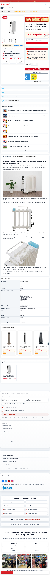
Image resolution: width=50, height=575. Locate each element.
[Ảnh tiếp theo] (46, 561)
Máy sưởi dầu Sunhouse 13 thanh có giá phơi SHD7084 (8, 376)
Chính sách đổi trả (6, 431)
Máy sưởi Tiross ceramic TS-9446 (41, 347)
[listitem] (9, 561)
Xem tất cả (25, 150)
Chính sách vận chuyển (7, 428)
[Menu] (2, 8)
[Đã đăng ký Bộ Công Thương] (6, 488)
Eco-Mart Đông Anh (9, 502)
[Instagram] (12, 481)
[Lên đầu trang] (48, 563)
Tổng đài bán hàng (6, 464)
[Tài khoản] (46, 5)
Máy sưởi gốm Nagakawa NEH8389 (8, 347)
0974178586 (13, 407)
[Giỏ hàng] (48, 5)
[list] (25, 561)
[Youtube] (9, 481)
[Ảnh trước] (3, 561)
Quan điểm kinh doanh (7, 444)
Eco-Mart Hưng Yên (32, 509)
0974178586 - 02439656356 (32, 519)
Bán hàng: (7, 455)
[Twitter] (6, 481)
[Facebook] (2, 481)
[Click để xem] (13, 27)
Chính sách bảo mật (6, 425)
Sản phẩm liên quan (7, 328)
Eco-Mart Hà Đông (32, 505)
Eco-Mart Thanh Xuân (9, 509)
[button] (18, 45)
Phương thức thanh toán (7, 437)
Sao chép (26, 281)
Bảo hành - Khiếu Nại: (10, 458)
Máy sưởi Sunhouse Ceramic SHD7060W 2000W (25, 347)
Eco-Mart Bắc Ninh (8, 513)
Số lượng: (28, 64)
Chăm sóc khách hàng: (10, 461)
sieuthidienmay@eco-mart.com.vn (16, 410)
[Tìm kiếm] (4, 8)
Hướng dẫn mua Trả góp (7, 441)
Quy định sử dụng (6, 434)
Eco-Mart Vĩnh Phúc (9, 505)
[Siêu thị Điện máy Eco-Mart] (5, 4)
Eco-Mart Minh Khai (32, 513)
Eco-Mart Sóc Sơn (32, 502)
